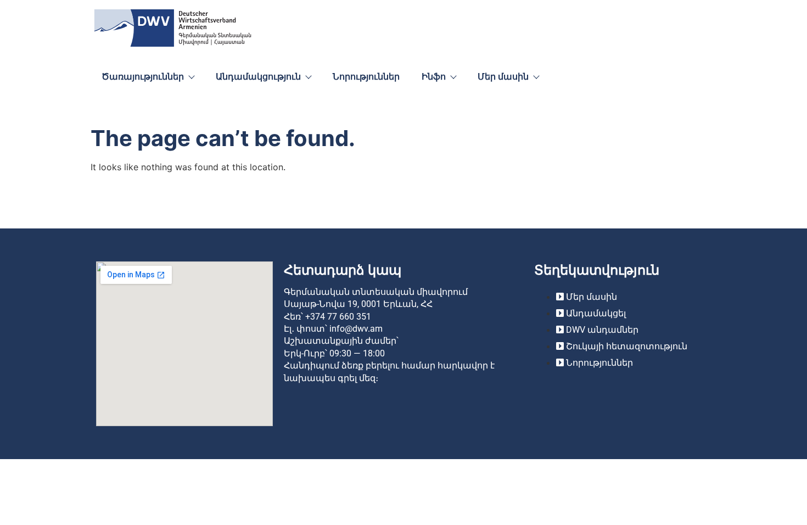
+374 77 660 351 (338, 316)
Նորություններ (366, 76)
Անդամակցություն (258, 76)
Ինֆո (434, 76)
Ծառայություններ (143, 76)
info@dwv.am (356, 328)
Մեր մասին (503, 76)
